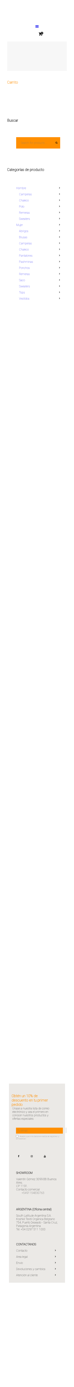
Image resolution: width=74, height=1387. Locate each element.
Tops (22, 292)
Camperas (25, 194)
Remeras (24, 212)
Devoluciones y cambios (30, 1269)
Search (55, 143)
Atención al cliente (27, 1275)
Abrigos (23, 231)
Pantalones (26, 255)
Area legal (22, 1256)
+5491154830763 (33, 1193)
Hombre (21, 188)
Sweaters (24, 219)
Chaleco (24, 200)
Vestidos (24, 298)
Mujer (19, 225)
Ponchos (24, 268)
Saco (22, 280)
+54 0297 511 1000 (33, 1229)
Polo (21, 206)
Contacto (21, 1250)
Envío (19, 1263)
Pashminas (26, 262)
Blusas (23, 237)
